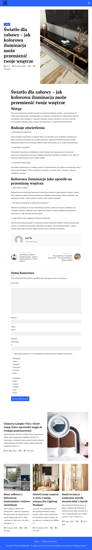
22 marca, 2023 (20, 66)
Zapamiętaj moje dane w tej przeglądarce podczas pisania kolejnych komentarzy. (43, 354)
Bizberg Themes (80, 546)
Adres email (13, 328)
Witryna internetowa (15, 342)
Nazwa (14, 318)
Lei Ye (8, 66)
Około (36, 541)
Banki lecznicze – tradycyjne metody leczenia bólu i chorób (75, 498)
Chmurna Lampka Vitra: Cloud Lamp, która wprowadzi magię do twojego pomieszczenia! (23, 427)
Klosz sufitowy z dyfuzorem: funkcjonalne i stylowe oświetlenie (17, 499)
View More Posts (32, 242)
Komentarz (15, 284)
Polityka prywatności (49, 541)
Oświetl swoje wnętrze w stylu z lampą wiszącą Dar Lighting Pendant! (46, 499)
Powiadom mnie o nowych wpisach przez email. (16, 385)
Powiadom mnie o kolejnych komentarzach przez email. (16, 365)
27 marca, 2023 (11, 528)
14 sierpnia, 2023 (41, 528)
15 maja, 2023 (11, 451)
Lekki (7, 24)
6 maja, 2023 (69, 521)
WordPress (58, 546)
